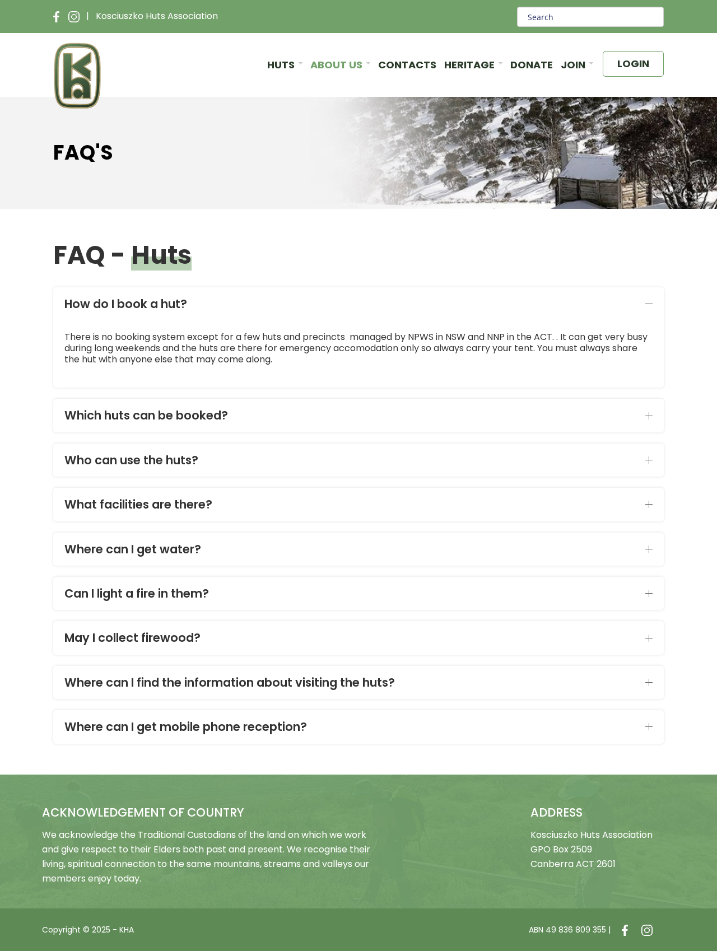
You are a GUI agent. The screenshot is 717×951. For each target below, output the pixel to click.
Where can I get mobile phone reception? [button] (185, 727)
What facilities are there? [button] (138, 504)
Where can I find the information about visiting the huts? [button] (229, 682)
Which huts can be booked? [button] (146, 415)
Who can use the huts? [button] (131, 460)
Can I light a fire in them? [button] (136, 593)
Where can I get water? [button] (132, 549)
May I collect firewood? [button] (132, 638)
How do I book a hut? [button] (125, 304)
